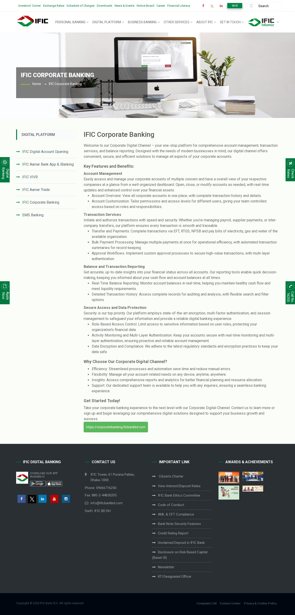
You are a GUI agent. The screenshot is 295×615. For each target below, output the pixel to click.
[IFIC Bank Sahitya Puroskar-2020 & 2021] (252, 489)
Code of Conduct (171, 505)
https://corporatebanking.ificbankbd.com (115, 427)
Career (160, 5)
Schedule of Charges (80, 5)
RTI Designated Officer (175, 576)
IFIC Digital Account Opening (45, 151)
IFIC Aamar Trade (36, 189)
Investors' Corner (29, 5)
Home (36, 84)
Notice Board (145, 5)
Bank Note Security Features (179, 524)
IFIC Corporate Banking (40, 202)
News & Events (124, 5)
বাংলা (235, 5)
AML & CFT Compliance (176, 514)
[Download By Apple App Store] (54, 483)
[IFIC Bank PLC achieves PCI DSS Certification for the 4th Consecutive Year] (228, 477)
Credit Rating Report (173, 533)
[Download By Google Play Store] (38, 483)
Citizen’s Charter (170, 476)
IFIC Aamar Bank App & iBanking (48, 164)
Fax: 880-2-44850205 (101, 495)
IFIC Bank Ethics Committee (179, 495)
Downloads (104, 5)
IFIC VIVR (30, 177)
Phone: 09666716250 (100, 488)
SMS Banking (33, 215)
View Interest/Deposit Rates (179, 486)
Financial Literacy (178, 5)
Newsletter (166, 567)
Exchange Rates (53, 5)
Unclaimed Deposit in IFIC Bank (181, 543)
